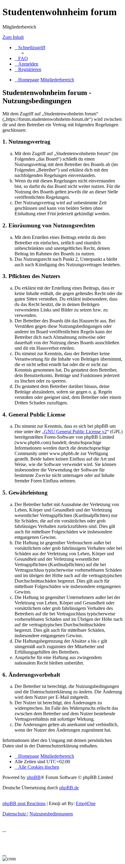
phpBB (34, 777)
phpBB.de (69, 787)
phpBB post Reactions (24, 803)
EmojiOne (86, 803)
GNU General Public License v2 (75, 431)
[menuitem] (21, 58)
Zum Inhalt (13, 37)
